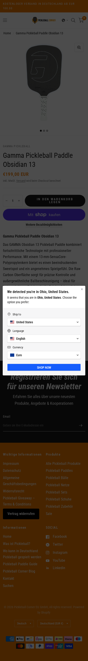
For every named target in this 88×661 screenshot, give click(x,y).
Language (18, 331)
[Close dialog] (81, 289)
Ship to (17, 314)
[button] (44, 322)
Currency (18, 347)
